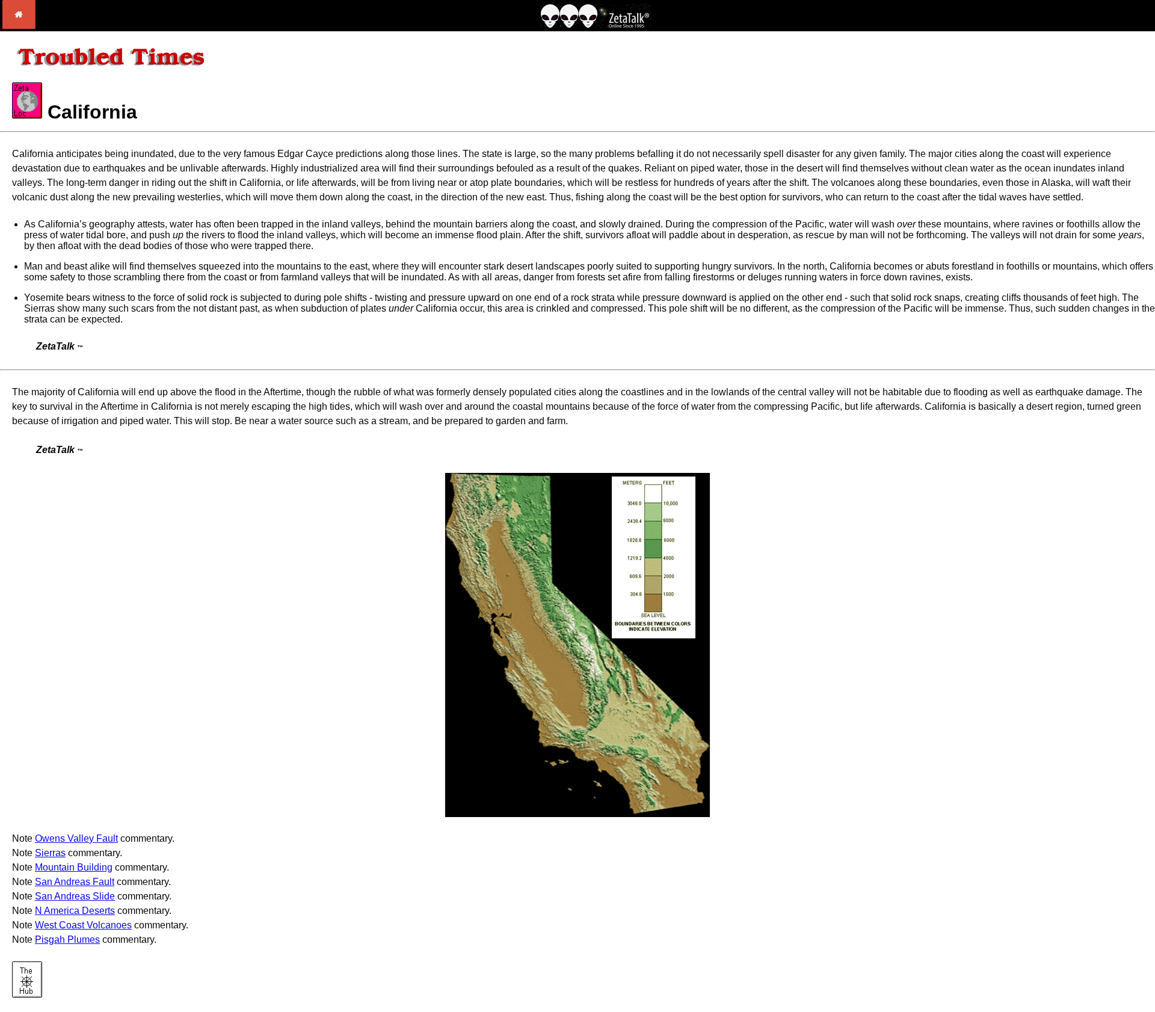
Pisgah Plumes (67, 939)
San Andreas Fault (74, 882)
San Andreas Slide (75, 896)
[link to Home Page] (18, 25)
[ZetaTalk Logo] (595, 25)
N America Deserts (75, 911)
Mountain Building (73, 867)
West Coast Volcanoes (83, 925)
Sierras (50, 853)
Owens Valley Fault (76, 838)
